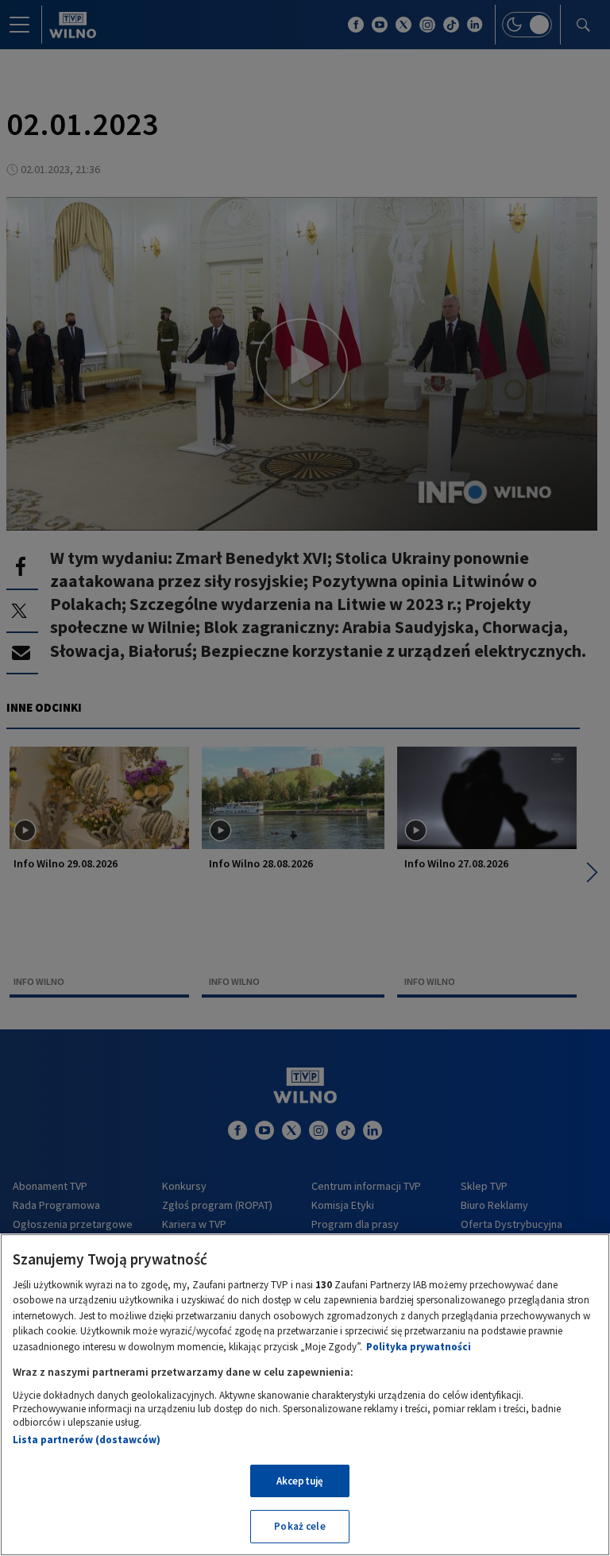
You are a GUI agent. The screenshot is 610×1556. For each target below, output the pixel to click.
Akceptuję (299, 1481)
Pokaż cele (299, 1526)
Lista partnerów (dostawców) (86, 1439)
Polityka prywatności (418, 1346)
